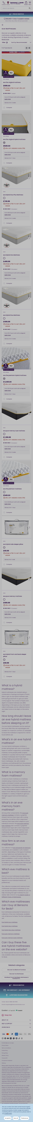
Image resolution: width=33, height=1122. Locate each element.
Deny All (16, 1118)
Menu (30, 4)
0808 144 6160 (13, 1002)
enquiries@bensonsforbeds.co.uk (15, 1004)
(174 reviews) (14, 608)
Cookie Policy (5, 1050)
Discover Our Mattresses (16, 974)
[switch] (28, 48)
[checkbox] (4, 107)
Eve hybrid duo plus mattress (11, 930)
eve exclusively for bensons (22, 848)
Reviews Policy (5, 1055)
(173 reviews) (14, 329)
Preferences (24, 1118)
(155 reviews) (14, 269)
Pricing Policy (5, 1053)
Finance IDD (4, 1058)
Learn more (8, 99)
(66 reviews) (14, 209)
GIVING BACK (6, 1027)
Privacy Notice (5, 1045)
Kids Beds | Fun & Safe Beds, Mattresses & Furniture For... (16, 977)
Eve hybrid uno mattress (9, 922)
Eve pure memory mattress (11, 934)
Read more (5, 39)
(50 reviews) (14, 443)
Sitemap (4, 1063)
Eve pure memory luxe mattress (12, 938)
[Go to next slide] (29, 65)
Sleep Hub (8, 1015)
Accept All (8, 1118)
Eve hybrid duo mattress (10, 926)
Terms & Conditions (6, 1048)
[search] (29, 8)
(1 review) (13, 93)
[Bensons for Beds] (17, 3)
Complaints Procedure (7, 1060)
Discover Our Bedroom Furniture (16, 970)
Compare (9, 107)
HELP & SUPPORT (7, 1023)
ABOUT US (5, 1020)
